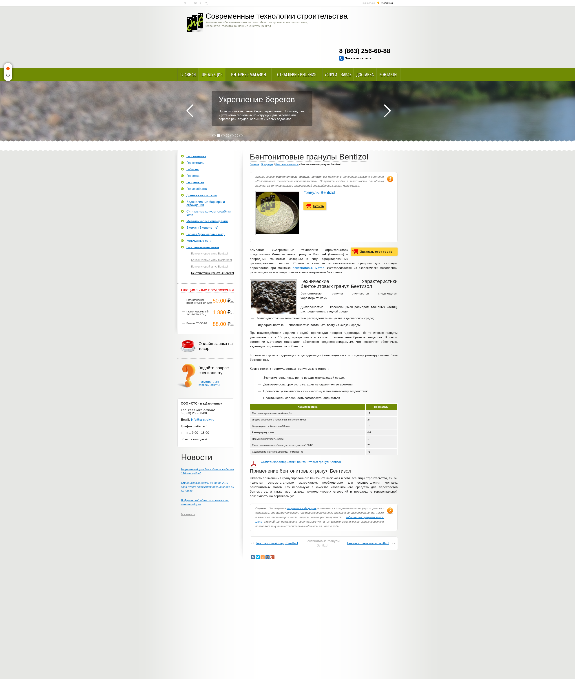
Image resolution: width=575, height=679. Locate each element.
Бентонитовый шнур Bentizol (209, 266)
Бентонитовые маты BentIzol (368, 543)
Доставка (365, 74)
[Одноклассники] (263, 557)
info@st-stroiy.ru (202, 419)
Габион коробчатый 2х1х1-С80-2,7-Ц (197, 313)
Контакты (195, 3)
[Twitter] (258, 557)
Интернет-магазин (248, 74)
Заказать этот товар (376, 251)
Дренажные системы (201, 195)
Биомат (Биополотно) (202, 227)
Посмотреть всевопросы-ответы (209, 383)
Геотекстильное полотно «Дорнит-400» (199, 301)
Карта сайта (206, 3)
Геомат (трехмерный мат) (205, 234)
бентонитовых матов (308, 268)
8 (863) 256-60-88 (364, 50)
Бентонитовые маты (287, 164)
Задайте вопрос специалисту (214, 370)
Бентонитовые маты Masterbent (211, 260)
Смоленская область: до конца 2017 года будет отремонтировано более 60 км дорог (207, 487)
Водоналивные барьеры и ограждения (205, 203)
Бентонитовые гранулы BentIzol (212, 273)
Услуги (331, 74)
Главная (185, 3)
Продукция (212, 74)
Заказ (346, 74)
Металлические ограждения (207, 221)
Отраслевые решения (296, 74)
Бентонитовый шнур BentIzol (277, 543)
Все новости (188, 514)
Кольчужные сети (199, 240)
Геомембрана (196, 188)
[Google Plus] (272, 557)
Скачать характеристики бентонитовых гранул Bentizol (301, 462)
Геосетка (192, 175)
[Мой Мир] (267, 557)
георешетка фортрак (301, 508)
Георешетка (195, 182)
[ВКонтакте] (253, 557)
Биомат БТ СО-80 (196, 323)
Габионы (192, 169)
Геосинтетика (196, 156)
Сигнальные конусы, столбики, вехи (209, 213)
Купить (318, 206)
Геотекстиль (195, 162)
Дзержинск (387, 3)
